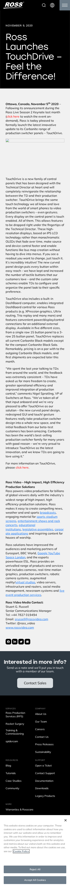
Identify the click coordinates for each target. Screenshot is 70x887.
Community (12, 788)
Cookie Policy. (21, 851)
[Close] (65, 820)
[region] (35, 851)
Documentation (44, 781)
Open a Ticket (43, 765)
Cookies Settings (35, 858)
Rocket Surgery (15, 724)
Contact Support (45, 773)
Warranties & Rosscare (19, 809)
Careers (40, 729)
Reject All (35, 869)
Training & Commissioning (15, 732)
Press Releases (44, 744)
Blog (8, 765)
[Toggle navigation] (65, 5)
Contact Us (42, 737)
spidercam (12, 741)
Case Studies (13, 781)
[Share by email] (27, 641)
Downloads (42, 788)
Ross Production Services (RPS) (15, 715)
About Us (40, 714)
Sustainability (43, 752)
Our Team (41, 721)
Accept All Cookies (35, 880)
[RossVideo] (13, 5)
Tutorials (11, 773)
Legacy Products (45, 796)
